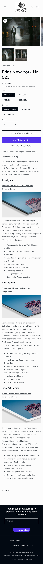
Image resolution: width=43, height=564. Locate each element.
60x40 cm (8, 95)
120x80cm (8, 100)
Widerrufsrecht (17, 555)
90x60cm (23, 95)
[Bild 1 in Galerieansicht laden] (8, 55)
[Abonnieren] (35, 521)
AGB (13, 559)
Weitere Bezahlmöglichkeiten (21, 146)
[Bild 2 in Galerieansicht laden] (21, 55)
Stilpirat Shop (20, 552)
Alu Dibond (9, 114)
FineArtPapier (10, 109)
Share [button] (6, 490)
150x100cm (24, 100)
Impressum (29, 559)
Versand (12, 86)
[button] (4, 7)
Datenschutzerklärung (31, 555)
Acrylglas (26, 109)
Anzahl (4, 120)
